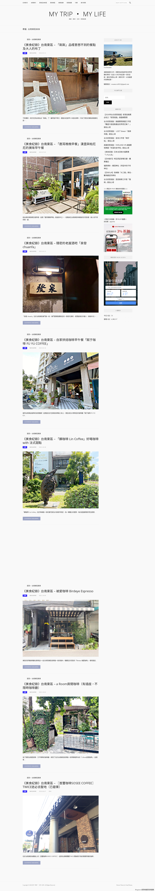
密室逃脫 (69, 2)
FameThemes (129, 885)
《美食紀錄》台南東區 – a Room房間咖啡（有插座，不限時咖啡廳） (60, 686)
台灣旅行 (33, 2)
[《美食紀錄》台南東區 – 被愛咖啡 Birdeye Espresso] (61, 628)
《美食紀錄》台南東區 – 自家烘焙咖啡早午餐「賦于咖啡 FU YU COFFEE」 (59, 342)
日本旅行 (25, 2)
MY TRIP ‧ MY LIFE (77, 14)
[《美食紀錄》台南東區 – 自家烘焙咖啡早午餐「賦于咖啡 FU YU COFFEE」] (61, 380)
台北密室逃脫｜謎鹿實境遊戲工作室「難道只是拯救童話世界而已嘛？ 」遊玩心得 (117, 124)
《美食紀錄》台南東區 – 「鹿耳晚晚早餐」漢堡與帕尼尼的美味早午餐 (59, 146)
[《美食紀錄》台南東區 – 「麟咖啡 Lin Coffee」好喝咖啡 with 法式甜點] (61, 480)
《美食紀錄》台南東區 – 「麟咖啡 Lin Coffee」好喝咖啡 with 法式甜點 (60, 441)
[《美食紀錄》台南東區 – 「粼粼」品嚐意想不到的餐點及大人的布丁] (61, 86)
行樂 (76, 2)
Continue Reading (31, 127)
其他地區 (52, 2)
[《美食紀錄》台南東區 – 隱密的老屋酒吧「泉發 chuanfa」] (61, 284)
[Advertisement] (61, 557)
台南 (25, 53)
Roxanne (33, 53)
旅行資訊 (83, 2)
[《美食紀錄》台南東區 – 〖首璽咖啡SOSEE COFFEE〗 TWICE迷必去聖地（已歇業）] (61, 824)
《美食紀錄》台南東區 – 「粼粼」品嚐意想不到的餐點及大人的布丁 (59, 47)
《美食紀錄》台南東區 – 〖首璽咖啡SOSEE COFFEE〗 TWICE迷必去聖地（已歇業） (59, 785)
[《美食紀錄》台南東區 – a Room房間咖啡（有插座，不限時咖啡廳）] (61, 725)
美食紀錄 (61, 2)
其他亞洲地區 (43, 2)
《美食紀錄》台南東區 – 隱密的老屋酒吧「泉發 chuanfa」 (55, 245)
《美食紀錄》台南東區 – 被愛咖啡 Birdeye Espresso (58, 591)
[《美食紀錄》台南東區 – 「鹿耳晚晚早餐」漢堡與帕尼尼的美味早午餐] (61, 185)
